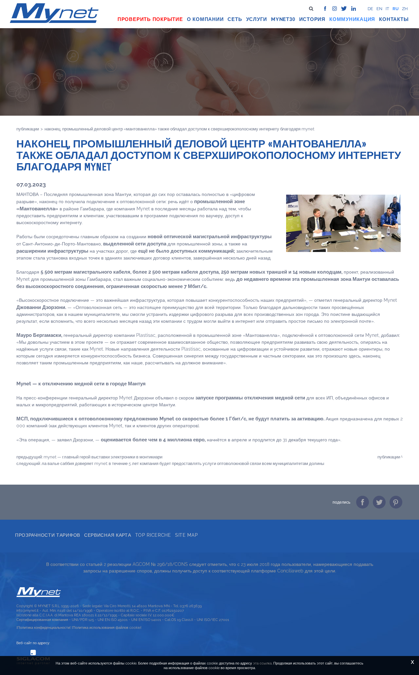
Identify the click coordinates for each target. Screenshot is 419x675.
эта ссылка (262, 663)
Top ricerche (153, 535)
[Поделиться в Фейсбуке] (362, 502)
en (379, 8)
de (370, 8)
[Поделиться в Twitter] (379, 502)
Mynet (280, 19)
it (387, 8)
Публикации (27, 128)
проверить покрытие (150, 19)
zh (405, 8)
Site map (186, 535)
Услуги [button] (256, 19)
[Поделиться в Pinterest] (396, 502)
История (312, 19)
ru (395, 8)
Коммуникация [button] (352, 19)
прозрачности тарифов (47, 535)
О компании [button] (205, 19)
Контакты (394, 19)
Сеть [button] (235, 19)
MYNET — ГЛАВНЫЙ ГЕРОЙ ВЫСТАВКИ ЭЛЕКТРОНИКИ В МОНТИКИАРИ (103, 456)
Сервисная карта (107, 535)
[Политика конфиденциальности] (43, 627)
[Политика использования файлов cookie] (106, 627)
